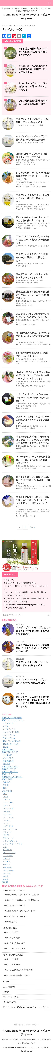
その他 (31, 246)
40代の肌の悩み (10, 928)
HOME (6, 982)
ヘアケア (21, 516)
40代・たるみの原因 (12, 938)
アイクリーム (8, 723)
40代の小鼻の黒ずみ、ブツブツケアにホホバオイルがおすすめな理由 (33, 336)
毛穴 (35, 344)
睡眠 (5, 788)
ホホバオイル (35, 361)
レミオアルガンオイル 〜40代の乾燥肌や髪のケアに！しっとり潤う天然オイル (33, 176)
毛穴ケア (6, 764)
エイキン (32, 381)
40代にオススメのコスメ (38, 160)
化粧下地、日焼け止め (11, 741)
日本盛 (5, 876)
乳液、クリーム (40, 426)
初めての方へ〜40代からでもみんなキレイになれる (26, 1007)
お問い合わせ (9, 987)
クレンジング (8, 758)
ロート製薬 (7, 867)
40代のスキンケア (10, 752)
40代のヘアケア (9, 769)
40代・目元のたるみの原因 (14, 943)
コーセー (6, 823)
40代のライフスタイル (12, 777)
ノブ (5, 847)
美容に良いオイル (30, 164)
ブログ (6, 992)
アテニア (6, 800)
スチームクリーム (10, 829)
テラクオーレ (8, 838)
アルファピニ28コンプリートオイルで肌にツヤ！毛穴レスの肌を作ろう (33, 239)
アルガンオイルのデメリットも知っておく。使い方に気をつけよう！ (32, 198)
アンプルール (8, 802)
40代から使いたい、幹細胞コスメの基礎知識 (21, 895)
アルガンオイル (23, 266)
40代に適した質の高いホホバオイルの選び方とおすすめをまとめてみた (33, 51)
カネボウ (6, 811)
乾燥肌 (20, 164)
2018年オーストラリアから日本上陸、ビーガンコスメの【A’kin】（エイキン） (33, 459)
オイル (31, 125)
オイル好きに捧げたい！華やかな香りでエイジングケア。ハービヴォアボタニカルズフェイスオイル (32, 439)
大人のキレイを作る (25, 209)
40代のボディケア (33, 512)
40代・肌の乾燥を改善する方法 (16, 975)
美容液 (5, 747)
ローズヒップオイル (25, 283)
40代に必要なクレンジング (14, 905)
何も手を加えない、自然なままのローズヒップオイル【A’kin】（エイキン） (33, 479)
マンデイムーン (24, 303)
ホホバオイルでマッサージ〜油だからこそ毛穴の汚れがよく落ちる (32, 86)
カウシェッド (8, 808)
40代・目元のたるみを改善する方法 (18, 970)
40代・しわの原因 (11, 932)
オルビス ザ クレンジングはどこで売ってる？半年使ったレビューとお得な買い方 (33, 630)
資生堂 (5, 879)
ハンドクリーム (9, 735)
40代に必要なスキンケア (14, 890)
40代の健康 (7, 779)
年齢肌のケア (8, 761)
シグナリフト (8, 826)
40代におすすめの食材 (12, 718)
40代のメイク (8, 774)
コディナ (6, 820)
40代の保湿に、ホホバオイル (15, 916)
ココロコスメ (8, 817)
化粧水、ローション (11, 744)
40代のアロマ (8, 749)
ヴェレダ (6, 873)
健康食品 (6, 782)
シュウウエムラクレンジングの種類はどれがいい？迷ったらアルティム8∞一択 (32, 648)
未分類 (5, 882)
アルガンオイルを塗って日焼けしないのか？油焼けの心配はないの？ (32, 257)
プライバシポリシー (12, 997)
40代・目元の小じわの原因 (14, 948)
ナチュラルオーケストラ (29, 226)
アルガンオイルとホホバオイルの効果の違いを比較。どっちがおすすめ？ (32, 69)
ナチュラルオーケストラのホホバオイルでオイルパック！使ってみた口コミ (32, 397)
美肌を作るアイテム (39, 187)
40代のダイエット (10, 766)
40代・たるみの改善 (12, 964)
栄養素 (5, 785)
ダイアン (6, 835)
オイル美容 (39, 125)
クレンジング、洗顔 (11, 732)
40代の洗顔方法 (10, 922)
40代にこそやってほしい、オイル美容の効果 (21, 900)
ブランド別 (30, 162)
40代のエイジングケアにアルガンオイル (20, 911)
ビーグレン (7, 850)
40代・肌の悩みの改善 (13, 955)
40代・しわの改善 (11, 959)
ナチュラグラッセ (10, 841)
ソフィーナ (7, 832)
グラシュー (7, 814)
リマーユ (6, 862)
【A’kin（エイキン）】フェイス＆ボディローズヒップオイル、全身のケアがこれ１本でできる (33, 375)
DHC (5, 794)
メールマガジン (10, 1002)
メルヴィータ (8, 856)
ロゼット (6, 864)
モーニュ (6, 859)
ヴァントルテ (8, 870)
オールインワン (9, 729)
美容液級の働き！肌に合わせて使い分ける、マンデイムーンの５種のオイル (32, 294)
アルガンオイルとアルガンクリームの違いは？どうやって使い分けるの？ (32, 419)
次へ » (32, 527)
